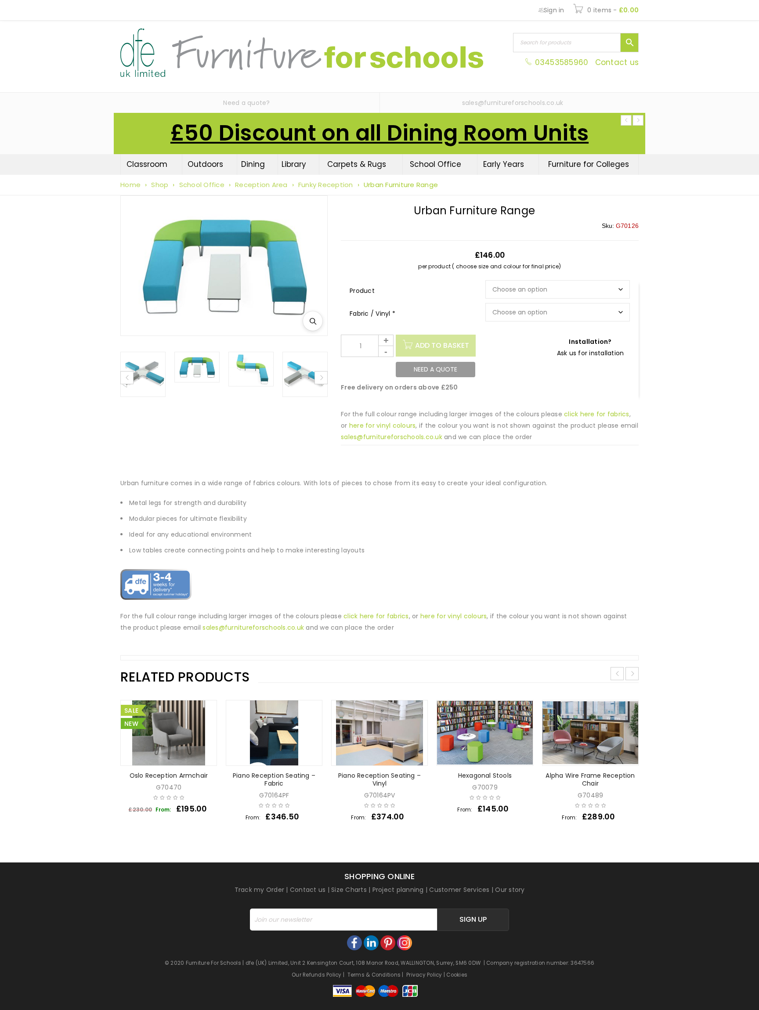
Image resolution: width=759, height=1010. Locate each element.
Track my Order (260, 889)
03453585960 (561, 62)
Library (294, 164)
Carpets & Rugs (356, 164)
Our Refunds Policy (317, 974)
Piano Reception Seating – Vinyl (379, 779)
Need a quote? (246, 102)
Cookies (456, 974)
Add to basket (442, 345)
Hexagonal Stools (485, 775)
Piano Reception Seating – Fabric (274, 779)
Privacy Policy (424, 974)
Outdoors (205, 164)
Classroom (146, 164)
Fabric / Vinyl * (372, 313)
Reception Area (261, 184)
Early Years (503, 164)
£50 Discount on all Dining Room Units (379, 133)
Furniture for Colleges (588, 164)
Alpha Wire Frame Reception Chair (590, 779)
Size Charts (349, 889)
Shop (159, 184)
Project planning (398, 889)
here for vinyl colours (382, 425)
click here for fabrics (596, 414)
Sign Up (473, 919)
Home (130, 184)
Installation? (590, 341)
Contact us (617, 62)
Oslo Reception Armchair (169, 775)
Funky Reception (325, 184)
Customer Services (459, 889)
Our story (509, 889)
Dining (253, 164)
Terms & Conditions (374, 974)
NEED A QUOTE (435, 369)
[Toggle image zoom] (312, 321)
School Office (435, 164)
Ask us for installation (590, 353)
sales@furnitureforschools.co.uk (513, 102)
